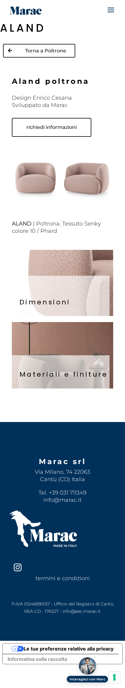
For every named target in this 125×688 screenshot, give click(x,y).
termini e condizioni (62, 578)
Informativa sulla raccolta (37, 659)
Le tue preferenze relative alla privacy (68, 649)
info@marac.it (62, 500)
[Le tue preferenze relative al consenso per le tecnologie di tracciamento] (114, 677)
